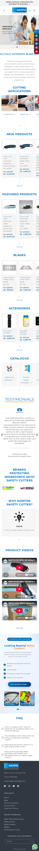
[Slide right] (24, 126)
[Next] (37, 435)
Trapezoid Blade (25, 277)
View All (19, 628)
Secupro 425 (8, 156)
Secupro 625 (8, 216)
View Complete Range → (19, 684)
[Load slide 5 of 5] (24, 47)
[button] (4, 10)
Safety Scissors (10, 824)
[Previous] (2, 435)
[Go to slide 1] (18, 709)
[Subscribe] (32, 841)
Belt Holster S (8, 331)
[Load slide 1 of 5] (15, 47)
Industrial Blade (9, 277)
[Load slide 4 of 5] (22, 47)
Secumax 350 (24, 216)
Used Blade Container (23, 331)
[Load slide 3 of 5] (19, 47)
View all (19, 185)
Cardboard (8, 114)
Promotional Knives (12, 830)
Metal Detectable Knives (14, 819)
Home (6, 798)
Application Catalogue (9, 378)
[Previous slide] (11, 47)
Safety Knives (9, 822)
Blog (6, 800)
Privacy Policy (9, 806)
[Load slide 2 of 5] (17, 47)
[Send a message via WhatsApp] (35, 847)
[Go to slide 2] (20, 709)
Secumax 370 (24, 156)
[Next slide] (28, 47)
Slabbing (24, 114)
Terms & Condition (11, 803)
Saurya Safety (22, 849)
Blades (6, 827)
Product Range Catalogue (24, 380)
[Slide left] (14, 126)
